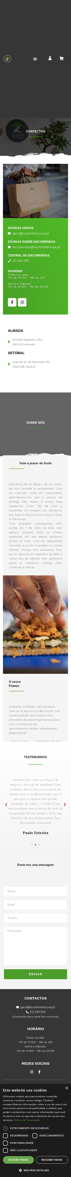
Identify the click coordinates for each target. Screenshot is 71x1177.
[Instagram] (22, 302)
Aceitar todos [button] (18, 1159)
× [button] (66, 1088)
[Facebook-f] (12, 302)
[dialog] (35, 1130)
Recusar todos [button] (51, 1159)
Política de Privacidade (27, 1120)
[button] (35, 59)
